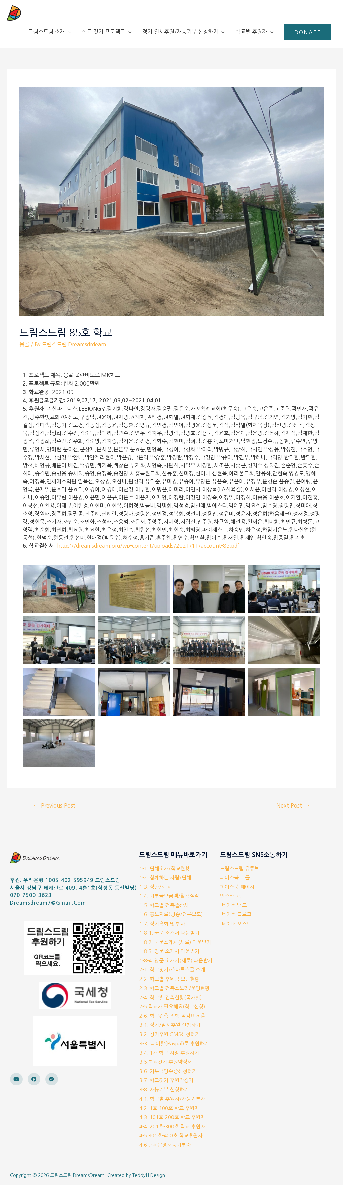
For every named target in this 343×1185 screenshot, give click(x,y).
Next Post (292, 805)
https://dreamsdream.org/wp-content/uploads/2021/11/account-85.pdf (148, 545)
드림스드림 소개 (46, 31)
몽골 (24, 344)
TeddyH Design (148, 1175)
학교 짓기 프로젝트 (103, 31)
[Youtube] (16, 1079)
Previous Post (54, 805)
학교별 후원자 (251, 31)
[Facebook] (34, 1079)
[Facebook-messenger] (51, 1079)
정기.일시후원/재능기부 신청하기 (180, 31)
